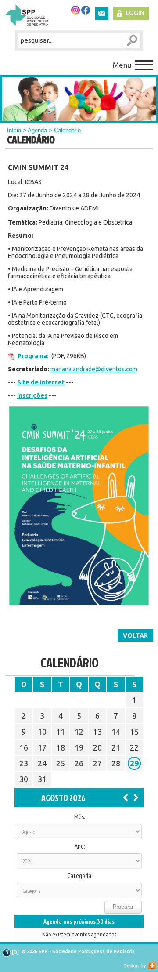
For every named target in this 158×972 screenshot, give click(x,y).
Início (14, 130)
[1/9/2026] (136, 797)
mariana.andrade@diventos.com (93, 369)
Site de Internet (41, 382)
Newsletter (101, 13)
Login (135, 12)
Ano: (80, 846)
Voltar (135, 635)
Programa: (33, 355)
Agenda (37, 130)
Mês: (79, 817)
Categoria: (79, 876)
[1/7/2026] (125, 797)
